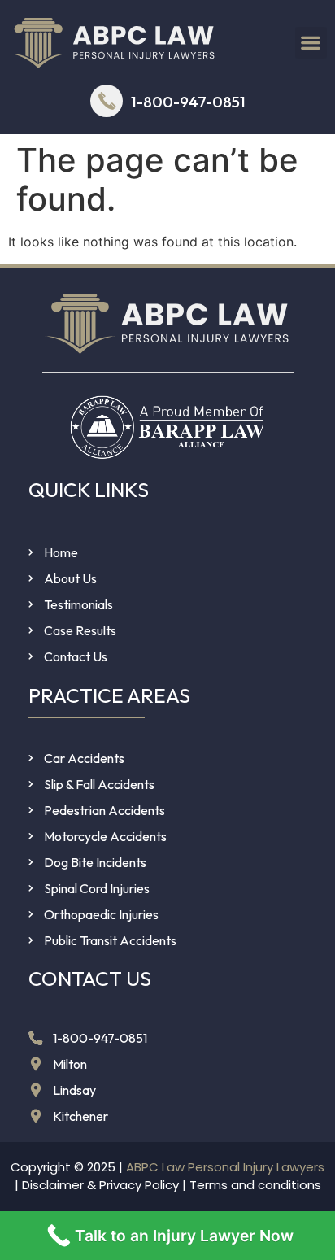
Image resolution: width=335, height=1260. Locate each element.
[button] (311, 43)
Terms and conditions (255, 1184)
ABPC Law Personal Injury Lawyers (225, 1166)
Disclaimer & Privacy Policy (100, 1184)
